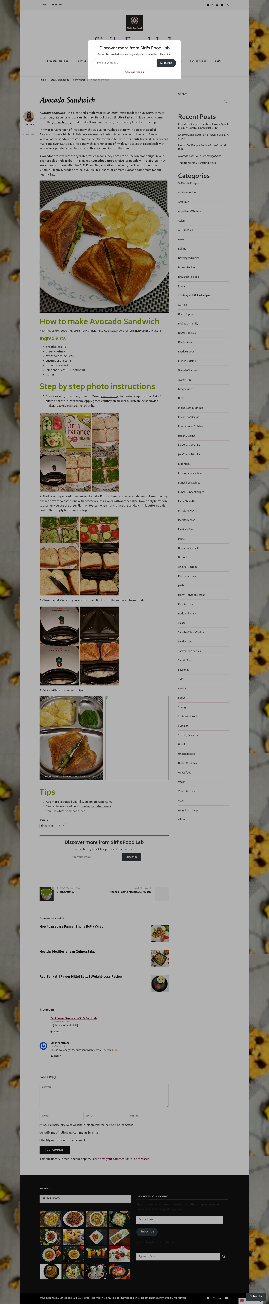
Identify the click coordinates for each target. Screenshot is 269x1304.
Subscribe (166, 63)
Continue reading (134, 72)
